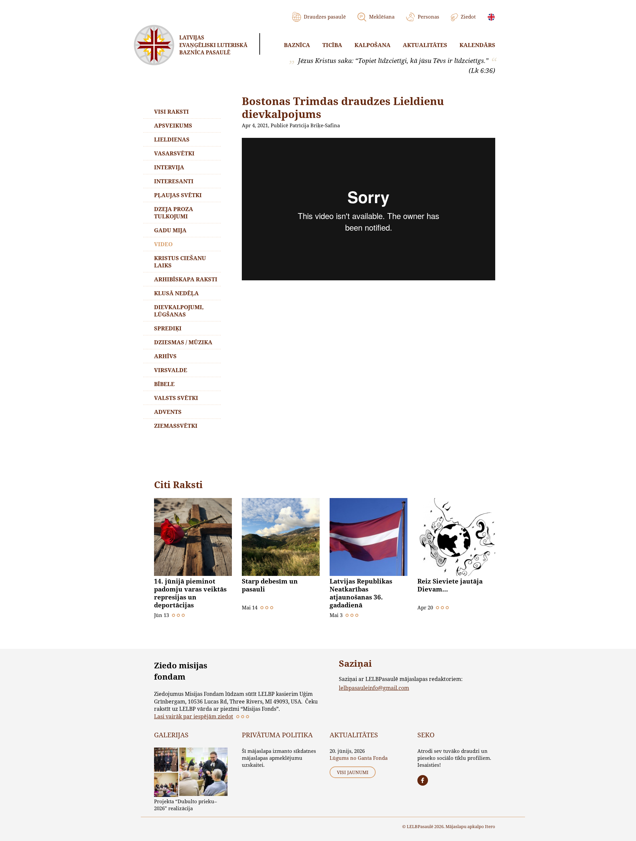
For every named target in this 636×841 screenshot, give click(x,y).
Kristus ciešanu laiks (180, 261)
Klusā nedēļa (176, 293)
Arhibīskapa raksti (185, 279)
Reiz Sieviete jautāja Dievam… (450, 585)
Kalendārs (477, 45)
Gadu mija (170, 230)
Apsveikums (173, 125)
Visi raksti (171, 111)
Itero (490, 826)
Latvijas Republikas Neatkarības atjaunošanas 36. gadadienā (361, 593)
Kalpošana (372, 45)
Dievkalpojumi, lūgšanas (179, 310)
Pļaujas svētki (178, 195)
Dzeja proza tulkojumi (173, 212)
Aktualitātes (425, 45)
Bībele (164, 384)
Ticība (332, 45)
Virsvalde (170, 370)
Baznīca (297, 45)
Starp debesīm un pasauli (270, 585)
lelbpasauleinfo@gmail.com (374, 687)
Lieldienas (171, 139)
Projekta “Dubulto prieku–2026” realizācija (185, 805)
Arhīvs (165, 356)
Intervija (169, 167)
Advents (168, 412)
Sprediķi (168, 328)
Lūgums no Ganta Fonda (359, 758)
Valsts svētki (176, 398)
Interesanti (173, 181)
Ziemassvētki (175, 425)
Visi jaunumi (352, 772)
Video (163, 244)
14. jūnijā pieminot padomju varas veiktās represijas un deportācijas (190, 593)
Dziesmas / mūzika (183, 342)
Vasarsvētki (174, 153)
